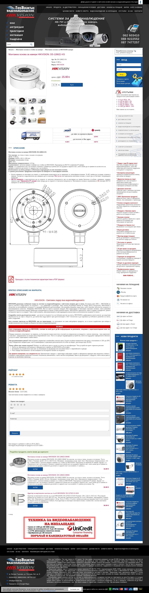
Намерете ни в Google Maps (19, 584)
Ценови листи (68, 11)
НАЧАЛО (49, 7)
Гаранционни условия (87, 7)
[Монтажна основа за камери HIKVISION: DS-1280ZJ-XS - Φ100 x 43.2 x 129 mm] (32, 115)
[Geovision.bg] (20, 11)
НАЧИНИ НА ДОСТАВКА (128, 312)
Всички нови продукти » (128, 340)
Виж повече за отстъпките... (126, 109)
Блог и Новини (136, 7)
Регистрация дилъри (123, 83)
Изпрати (15, 433)
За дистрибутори (69, 7)
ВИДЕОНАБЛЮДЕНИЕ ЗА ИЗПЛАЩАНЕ (103, 11)
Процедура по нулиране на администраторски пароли (127, 154)
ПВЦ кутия (57, 176)
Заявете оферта (82, 11)
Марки (126, 7)
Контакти (138, 11)
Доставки (101, 7)
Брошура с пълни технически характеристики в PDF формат (39, 279)
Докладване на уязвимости (127, 141)
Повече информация (48, 590)
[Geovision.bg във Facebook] (140, 2)
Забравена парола (122, 79)
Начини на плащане (114, 7)
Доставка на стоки (124, 119)
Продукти (57, 7)
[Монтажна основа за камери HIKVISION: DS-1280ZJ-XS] (27, 95)
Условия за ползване (125, 134)
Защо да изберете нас (125, 116)
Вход (121, 74)
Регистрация (120, 81)
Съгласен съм (74, 589)
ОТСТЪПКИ (122, 11)
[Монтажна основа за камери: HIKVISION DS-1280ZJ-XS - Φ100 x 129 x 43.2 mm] (22, 105)
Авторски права (123, 150)
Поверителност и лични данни (128, 130)
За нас (130, 11)
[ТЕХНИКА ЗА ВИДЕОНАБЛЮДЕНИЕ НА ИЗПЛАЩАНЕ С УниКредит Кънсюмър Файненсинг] (59, 528)
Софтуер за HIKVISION (125, 146)
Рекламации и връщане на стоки (129, 137)
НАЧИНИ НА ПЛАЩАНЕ (128, 284)
